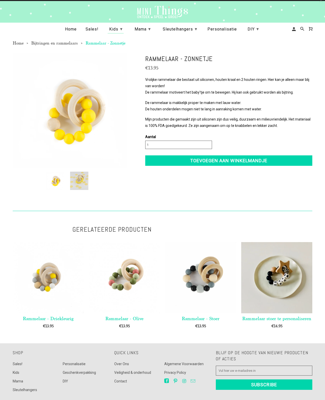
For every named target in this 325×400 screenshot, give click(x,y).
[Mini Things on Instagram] (184, 381)
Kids (16, 373)
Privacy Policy (175, 373)
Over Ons (121, 364)
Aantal (150, 137)
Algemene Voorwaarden (184, 364)
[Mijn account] (294, 29)
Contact (120, 381)
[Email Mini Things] (193, 381)
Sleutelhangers (25, 390)
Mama (18, 381)
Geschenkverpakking (79, 373)
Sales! (17, 364)
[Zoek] (302, 29)
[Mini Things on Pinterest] (176, 381)
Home (71, 29)
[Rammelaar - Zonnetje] (70, 110)
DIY (65, 381)
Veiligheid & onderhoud (132, 373)
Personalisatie (74, 364)
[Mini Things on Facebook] (167, 381)
